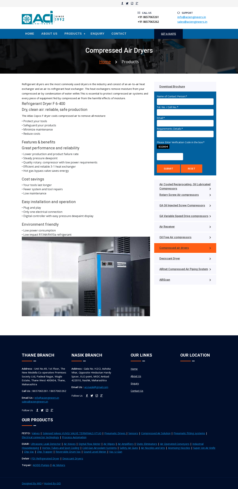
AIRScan (164, 279)
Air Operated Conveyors (174, 443)
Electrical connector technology (40, 437)
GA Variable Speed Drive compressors (183, 216)
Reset (191, 168)
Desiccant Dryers (72, 458)
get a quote (168, 34)
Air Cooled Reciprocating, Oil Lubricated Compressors (184, 186)
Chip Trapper (45, 451)
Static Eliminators (147, 443)
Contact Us (137, 390)
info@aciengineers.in (191, 17)
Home (29, 33)
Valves (36, 433)
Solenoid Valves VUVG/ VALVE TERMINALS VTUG (72, 433)
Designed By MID (32, 483)
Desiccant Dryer (169, 258)
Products (73, 33)
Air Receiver (167, 226)
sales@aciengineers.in (192, 22)
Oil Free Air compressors (175, 237)
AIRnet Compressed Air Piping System (183, 269)
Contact (119, 33)
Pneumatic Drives (115, 433)
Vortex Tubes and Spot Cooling (60, 447)
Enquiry (98, 33)
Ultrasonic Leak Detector (46, 443)
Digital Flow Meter (90, 443)
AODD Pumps (41, 465)
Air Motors (58, 465)
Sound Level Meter (95, 451)
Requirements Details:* (170, 128)
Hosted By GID (52, 483)
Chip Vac (29, 451)
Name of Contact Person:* (172, 96)
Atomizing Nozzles (179, 447)
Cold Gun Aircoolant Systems (99, 447)
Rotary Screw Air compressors (179, 194)
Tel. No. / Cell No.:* (167, 107)
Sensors (133, 433)
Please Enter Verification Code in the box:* (181, 142)
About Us (49, 33)
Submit (168, 168)
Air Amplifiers (126, 443)
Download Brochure (172, 86)
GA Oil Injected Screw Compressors (182, 205)
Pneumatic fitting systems (189, 433)
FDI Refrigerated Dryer (45, 458)
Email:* (161, 118)
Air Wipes (109, 443)
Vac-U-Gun (115, 451)
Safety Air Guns (129, 447)
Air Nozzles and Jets (153, 447)
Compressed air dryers (174, 248)
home (105, 61)
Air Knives (70, 443)
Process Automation (74, 437)
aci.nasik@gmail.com (96, 387)
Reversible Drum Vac (68, 451)
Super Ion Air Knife (204, 447)
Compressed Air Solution (156, 433)
